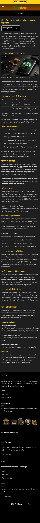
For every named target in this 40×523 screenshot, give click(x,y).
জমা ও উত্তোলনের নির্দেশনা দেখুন (9, 432)
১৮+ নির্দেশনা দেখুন (6, 454)
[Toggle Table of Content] (15, 28)
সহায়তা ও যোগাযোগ (6, 397)
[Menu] (2, 7)
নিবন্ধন (21, 13)
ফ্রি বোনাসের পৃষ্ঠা (21, 208)
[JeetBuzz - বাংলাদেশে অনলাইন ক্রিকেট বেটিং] (20, 7)
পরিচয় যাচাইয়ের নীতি (6, 478)
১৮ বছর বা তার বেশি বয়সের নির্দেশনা (19, 310)
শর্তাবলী (23, 199)
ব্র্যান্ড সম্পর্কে (4, 394)
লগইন (18, 13)
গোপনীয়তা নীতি (19, 259)
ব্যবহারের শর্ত (4, 471)
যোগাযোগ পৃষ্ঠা (18, 156)
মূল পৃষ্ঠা (3, 390)
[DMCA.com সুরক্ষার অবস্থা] (20, 2)
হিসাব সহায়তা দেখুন (6, 496)
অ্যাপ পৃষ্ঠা (20, 262)
